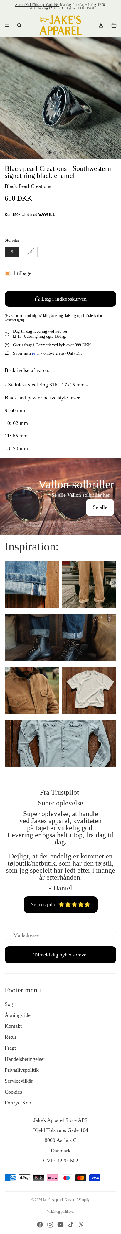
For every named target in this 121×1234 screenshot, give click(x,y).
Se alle (100, 507)
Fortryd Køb (18, 1103)
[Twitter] (81, 1224)
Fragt (10, 1048)
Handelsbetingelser (25, 1059)
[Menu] (7, 25)
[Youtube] (60, 1224)
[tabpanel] (60, 496)
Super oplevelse (60, 803)
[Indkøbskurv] (113, 25)
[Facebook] (39, 1224)
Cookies (13, 1092)
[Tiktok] (70, 1224)
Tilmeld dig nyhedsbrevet (60, 955)
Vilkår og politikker (60, 1212)
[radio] (12, 252)
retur (36, 353)
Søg (9, 1004)
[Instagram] (50, 1224)
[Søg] (19, 25)
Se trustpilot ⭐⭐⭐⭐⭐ (60, 904)
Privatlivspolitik (22, 1070)
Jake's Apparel (53, 1200)
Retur (10, 1037)
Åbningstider (18, 1015)
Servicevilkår (19, 1081)
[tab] (60, 464)
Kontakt (13, 1026)
